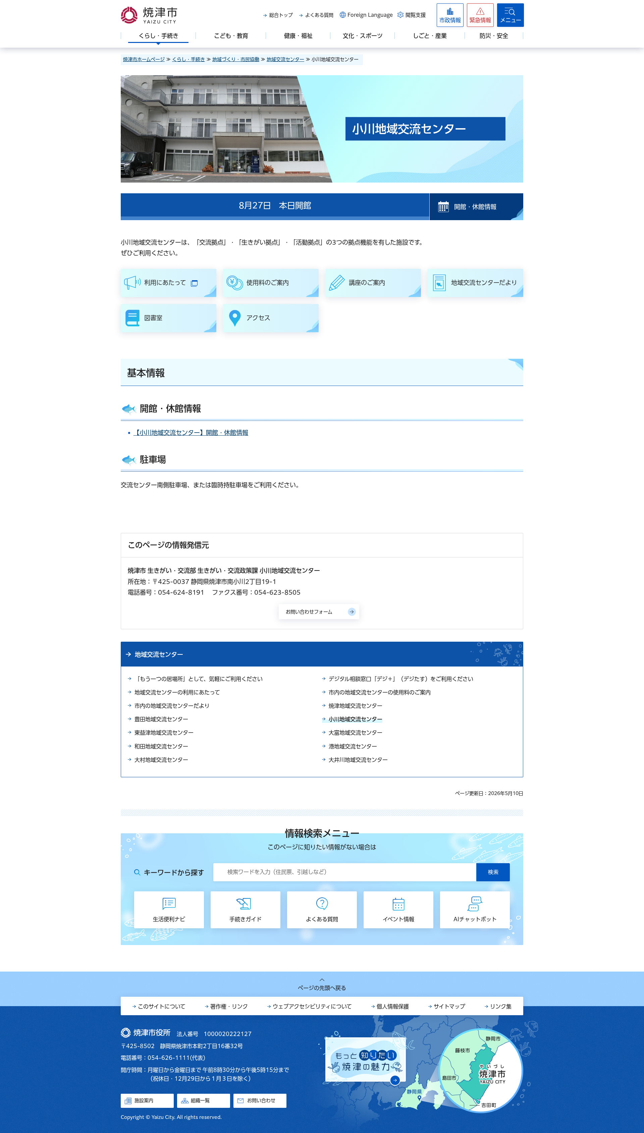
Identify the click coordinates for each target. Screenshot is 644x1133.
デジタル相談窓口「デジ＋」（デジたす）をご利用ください (401, 679)
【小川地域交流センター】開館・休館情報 (190, 433)
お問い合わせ (261, 1100)
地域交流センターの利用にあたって (177, 692)
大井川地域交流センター (358, 759)
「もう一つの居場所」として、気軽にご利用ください (199, 679)
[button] (480, 15)
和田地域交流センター (161, 746)
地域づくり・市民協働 (235, 59)
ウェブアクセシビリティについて (312, 1006)
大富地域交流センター (355, 732)
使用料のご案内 (268, 283)
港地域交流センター (353, 746)
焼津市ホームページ (144, 59)
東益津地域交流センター (164, 732)
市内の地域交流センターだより (172, 705)
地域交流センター (285, 59)
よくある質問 (319, 15)
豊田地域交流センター (161, 719)
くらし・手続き (188, 59)
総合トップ (281, 15)
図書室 (153, 318)
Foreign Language (370, 14)
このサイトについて (161, 1006)
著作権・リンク (229, 1006)
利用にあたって (178, 283)
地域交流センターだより (484, 283)
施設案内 (144, 1100)
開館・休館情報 (475, 207)
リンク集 (501, 1006)
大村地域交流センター (161, 759)
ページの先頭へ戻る (322, 988)
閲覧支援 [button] (416, 14)
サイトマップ (449, 1006)
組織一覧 (200, 1100)
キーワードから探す (174, 872)
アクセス (258, 318)
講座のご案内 (367, 283)
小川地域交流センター (355, 719)
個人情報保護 (393, 1006)
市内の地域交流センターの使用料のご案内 (380, 692)
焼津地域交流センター (355, 705)
